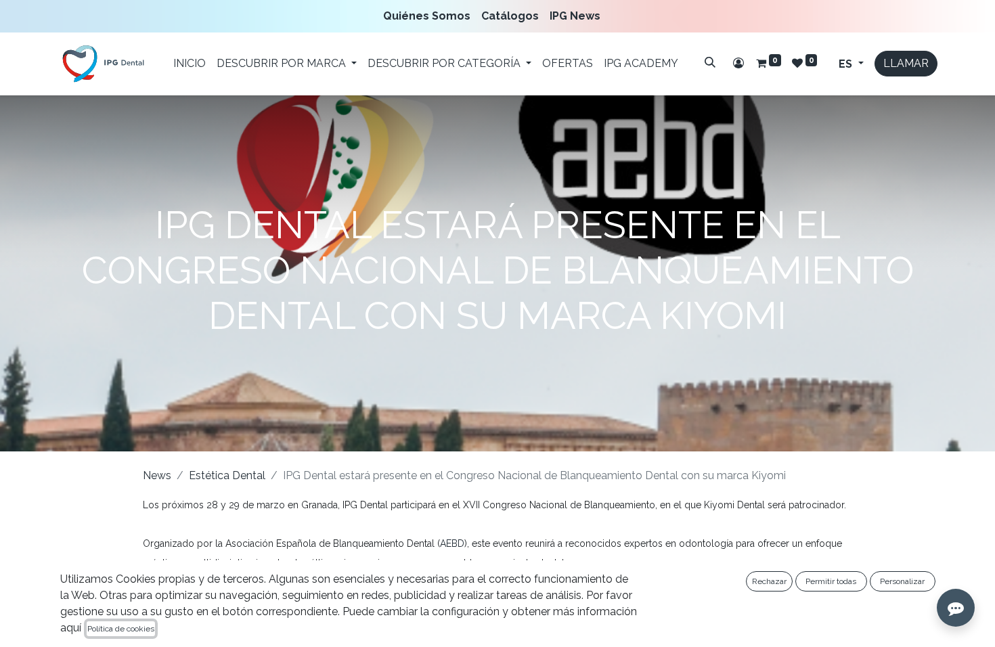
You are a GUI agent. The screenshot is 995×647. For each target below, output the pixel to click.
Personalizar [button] (902, 581)
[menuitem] (429, 16)
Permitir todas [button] (830, 581)
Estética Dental (227, 475)
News (157, 475)
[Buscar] (710, 62)
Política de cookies (120, 628)
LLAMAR (906, 63)
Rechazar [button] (769, 581)
